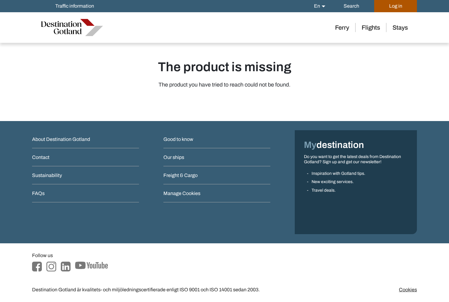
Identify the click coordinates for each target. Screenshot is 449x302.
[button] (319, 6)
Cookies (408, 289)
